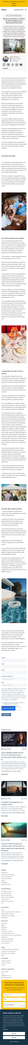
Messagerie (4, 882)
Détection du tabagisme (7, 897)
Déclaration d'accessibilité (8, 953)
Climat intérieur (5, 899)
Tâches (3, 880)
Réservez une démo (6, 977)
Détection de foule (6, 893)
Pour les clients (5, 943)
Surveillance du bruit (6, 891)
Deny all (14, 1033)
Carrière (3, 964)
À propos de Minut (6, 961)
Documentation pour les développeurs (11, 935)
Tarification (4, 923)
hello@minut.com (6, 975)
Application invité (5, 884)
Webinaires (4, 929)
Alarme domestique (6, 895)
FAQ (2, 973)
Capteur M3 (4, 872)
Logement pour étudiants (8, 915)
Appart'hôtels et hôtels (7, 914)
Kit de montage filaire (7, 876)
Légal (2, 947)
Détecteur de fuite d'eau (7, 874)
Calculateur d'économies (7, 933)
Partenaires (4, 927)
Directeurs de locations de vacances (11, 912)
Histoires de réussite (6, 931)
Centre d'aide (4, 971)
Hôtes (3, 910)
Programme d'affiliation (7, 939)
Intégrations (4, 937)
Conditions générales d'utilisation (10, 949)
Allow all (14, 1037)
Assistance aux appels (7, 901)
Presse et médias (5, 962)
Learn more (5, 1029)
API (2, 903)
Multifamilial (4, 917)
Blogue (3, 925)
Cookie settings (14, 1041)
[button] (26, 9)
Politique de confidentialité (8, 951)
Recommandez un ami (7, 941)
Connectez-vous (19, 9)
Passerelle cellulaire (6, 878)
